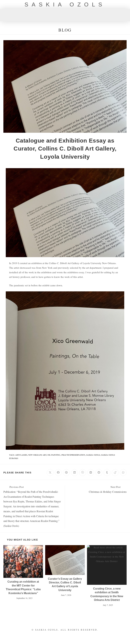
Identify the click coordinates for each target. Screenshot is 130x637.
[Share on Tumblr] (107, 472)
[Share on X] (50, 472)
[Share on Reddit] (98, 472)
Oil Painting (53, 455)
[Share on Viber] (82, 472)
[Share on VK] (90, 472)
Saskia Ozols (65, 4)
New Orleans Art (37, 455)
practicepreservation (73, 455)
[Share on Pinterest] (66, 472)
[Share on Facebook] (58, 472)
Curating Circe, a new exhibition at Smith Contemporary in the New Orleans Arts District (106, 594)
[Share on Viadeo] (115, 472)
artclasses (21, 455)
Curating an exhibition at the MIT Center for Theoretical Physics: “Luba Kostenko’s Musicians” (23, 587)
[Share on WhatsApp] (123, 472)
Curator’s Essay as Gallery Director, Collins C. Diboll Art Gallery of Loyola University (65, 584)
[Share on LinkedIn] (74, 472)
